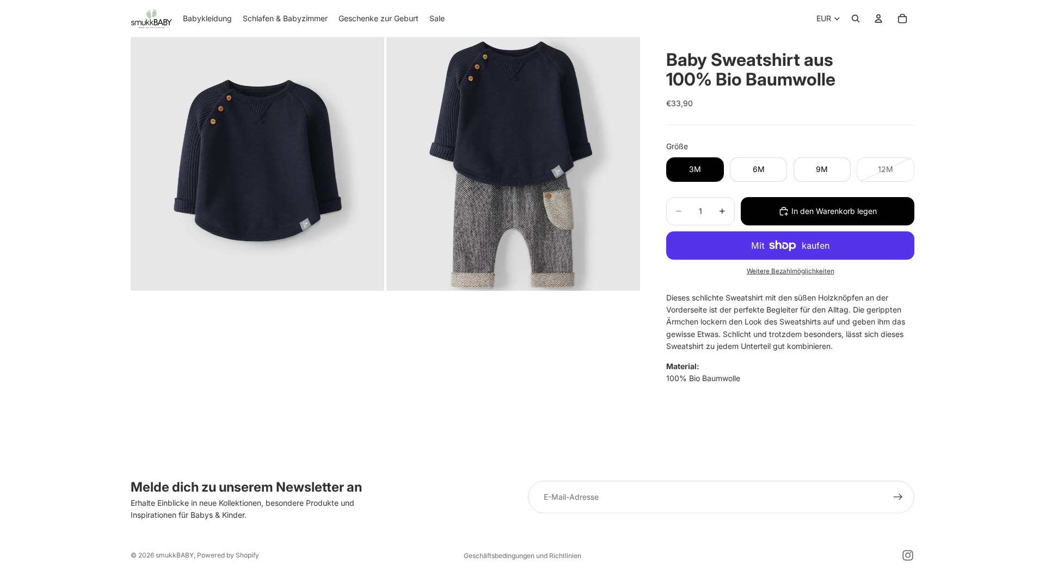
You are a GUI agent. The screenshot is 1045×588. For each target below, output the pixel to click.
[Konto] (878, 18)
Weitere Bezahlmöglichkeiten (790, 271)
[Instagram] (907, 555)
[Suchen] (856, 18)
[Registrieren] (898, 497)
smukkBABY (175, 555)
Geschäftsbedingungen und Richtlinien (522, 556)
